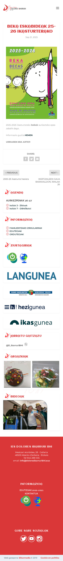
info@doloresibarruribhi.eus (35, 460)
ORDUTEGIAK (17, 234)
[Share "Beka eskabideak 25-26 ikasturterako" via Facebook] (26, 159)
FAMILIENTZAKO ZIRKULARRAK (25, 228)
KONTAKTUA (31, 493)
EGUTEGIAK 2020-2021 (32, 490)
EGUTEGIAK (16, 231)
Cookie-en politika (50, 558)
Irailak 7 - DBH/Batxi (20, 208)
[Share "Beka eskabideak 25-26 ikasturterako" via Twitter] (31, 159)
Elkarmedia (24, 558)
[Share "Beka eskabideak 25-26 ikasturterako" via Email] (37, 159)
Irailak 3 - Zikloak (18, 205)
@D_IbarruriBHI (14, 345)
